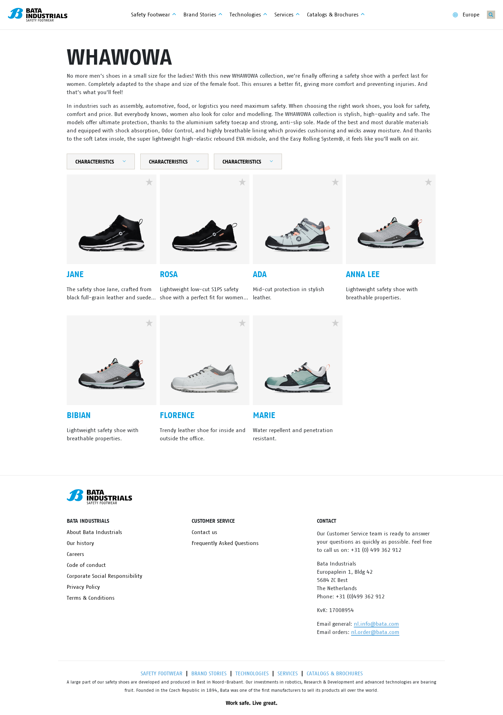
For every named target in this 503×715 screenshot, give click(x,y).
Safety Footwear (161, 673)
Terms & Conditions (91, 598)
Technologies (252, 673)
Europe (471, 14)
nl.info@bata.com (376, 624)
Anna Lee (362, 275)
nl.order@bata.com (375, 632)
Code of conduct (86, 565)
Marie (264, 416)
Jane (75, 275)
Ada (260, 275)
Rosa (169, 275)
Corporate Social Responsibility (104, 576)
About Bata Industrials (94, 532)
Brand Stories (209, 673)
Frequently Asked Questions (225, 543)
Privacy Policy (83, 587)
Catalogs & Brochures (335, 673)
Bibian (79, 416)
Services (288, 673)
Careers (75, 554)
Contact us (204, 532)
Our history (80, 543)
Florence (177, 416)
